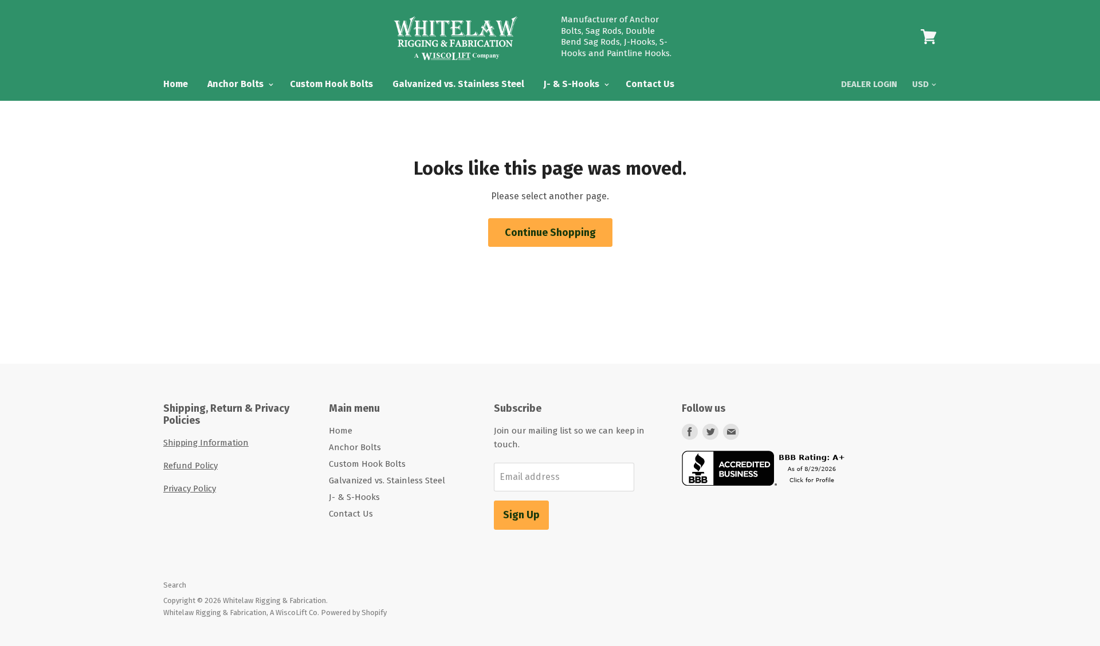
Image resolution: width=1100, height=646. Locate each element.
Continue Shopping (550, 232)
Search (174, 585)
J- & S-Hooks (573, 83)
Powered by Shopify (354, 612)
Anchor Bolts (236, 83)
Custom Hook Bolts (331, 83)
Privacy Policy (189, 488)
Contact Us (650, 83)
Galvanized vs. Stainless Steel (458, 83)
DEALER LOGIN (869, 84)
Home (175, 83)
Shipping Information (206, 443)
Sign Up (521, 515)
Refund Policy (190, 465)
